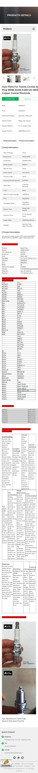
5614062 (20, 374)
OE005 (20, 338)
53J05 (19, 393)
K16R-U (20, 359)
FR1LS (20, 288)
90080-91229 (22, 395)
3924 (19, 293)
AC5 (19, 286)
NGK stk (4, 382)
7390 (19, 382)
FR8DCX (20, 328)
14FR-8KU (21, 307)
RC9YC (20, 349)
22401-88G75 (22, 388)
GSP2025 (20, 399)
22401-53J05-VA (23, 386)
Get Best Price (10, 99)
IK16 (19, 357)
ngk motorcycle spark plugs (16, 719)
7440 (19, 336)
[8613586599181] (18, 758)
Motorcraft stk (6, 380)
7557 (19, 330)
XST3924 (20, 299)
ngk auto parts (7, 721)
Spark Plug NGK (18, 721)
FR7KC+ (20, 324)
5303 (19, 355)
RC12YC (20, 347)
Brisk (3, 332)
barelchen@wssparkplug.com (14, 753)
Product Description (26, 141)
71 (18, 351)
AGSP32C (21, 378)
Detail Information (9, 141)
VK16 (19, 368)
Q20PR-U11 (21, 365)
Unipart (4, 399)
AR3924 (20, 295)
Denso (4, 353)
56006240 (21, 376)
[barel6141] (22, 758)
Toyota (4, 395)
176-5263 (20, 301)
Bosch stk (5, 330)
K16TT (20, 363)
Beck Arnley (5, 301)
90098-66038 (22, 397)
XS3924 (20, 297)
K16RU (20, 361)
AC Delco (5, 284)
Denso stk (5, 370)
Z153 (19, 318)
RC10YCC (21, 345)
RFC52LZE (21, 372)
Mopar (4, 376)
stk (3, 351)
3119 (19, 353)
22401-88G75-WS (23, 390)
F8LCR (20, 322)
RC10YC (20, 343)
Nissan (4, 384)
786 (19, 290)
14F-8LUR (21, 305)
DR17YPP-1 (21, 334)
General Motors (7, 374)
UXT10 (20, 313)
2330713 (20, 311)
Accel (3, 290)
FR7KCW (20, 326)
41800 (19, 284)
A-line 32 (20, 332)
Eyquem (4, 372)
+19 (19, 320)
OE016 (20, 340)
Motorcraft (5, 378)
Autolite (4, 293)
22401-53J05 (22, 384)
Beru (3, 303)
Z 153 (19, 315)
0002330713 (21, 303)
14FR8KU (21, 309)
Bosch (4, 320)
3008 (19, 370)
